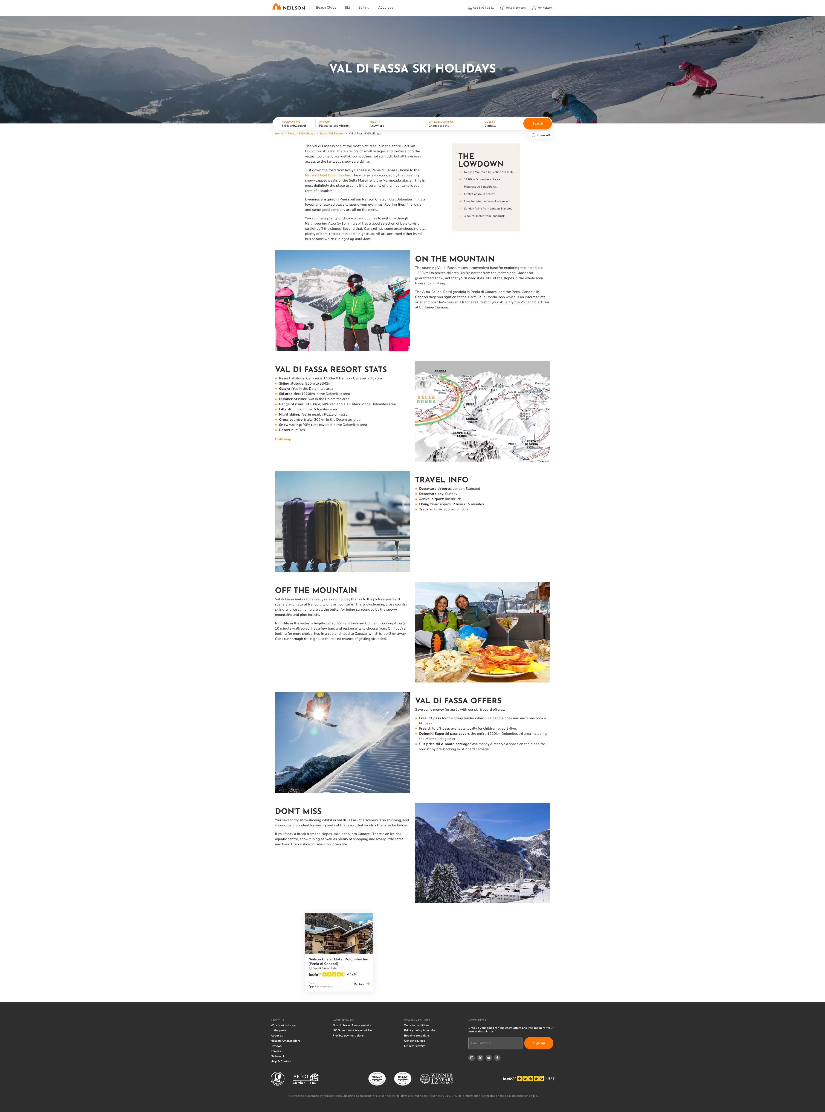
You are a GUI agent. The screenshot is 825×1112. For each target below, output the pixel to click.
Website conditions (416, 1025)
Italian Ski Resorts (332, 134)
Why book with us (283, 1025)
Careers (276, 1051)
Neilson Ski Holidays (301, 134)
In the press (279, 1030)
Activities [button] (385, 7)
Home (279, 134)
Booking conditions (417, 1036)
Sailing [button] (364, 7)
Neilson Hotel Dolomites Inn (327, 175)
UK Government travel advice (352, 1030)
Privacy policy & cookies (420, 1030)
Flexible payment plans (348, 1036)
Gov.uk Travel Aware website (352, 1025)
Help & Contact (281, 1061)
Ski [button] (347, 7)
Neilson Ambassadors (285, 1041)
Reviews (276, 1046)
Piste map (283, 439)
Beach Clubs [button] (326, 7)
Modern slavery (414, 1046)
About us (277, 1036)
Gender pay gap (414, 1041)
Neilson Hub (279, 1056)
